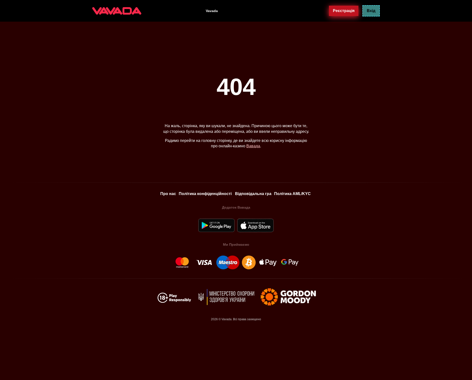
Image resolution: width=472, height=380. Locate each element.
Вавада (253, 146)
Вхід (371, 11)
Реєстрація (343, 11)
